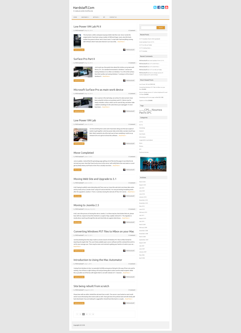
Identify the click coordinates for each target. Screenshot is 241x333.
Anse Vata (141, 110)
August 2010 (142, 218)
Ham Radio (84, 17)
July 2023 (141, 188)
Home (75, 17)
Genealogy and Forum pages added (149, 97)
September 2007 (143, 239)
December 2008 (143, 230)
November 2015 (143, 203)
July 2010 (141, 221)
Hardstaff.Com (83, 7)
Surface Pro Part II (84, 58)
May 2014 (141, 206)
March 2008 (142, 236)
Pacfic (142, 112)
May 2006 (141, 255)
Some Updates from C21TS (146, 42)
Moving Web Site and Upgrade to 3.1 (95, 178)
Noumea (157, 109)
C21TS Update (143, 51)
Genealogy (142, 128)
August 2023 (142, 185)
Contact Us (113, 17)
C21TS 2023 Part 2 (154, 63)
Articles (95, 17)
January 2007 (142, 252)
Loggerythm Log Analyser (146, 140)
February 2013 (143, 212)
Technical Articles (79, 49)
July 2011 (141, 215)
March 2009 (142, 224)
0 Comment (132, 30)
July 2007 (141, 246)
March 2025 (142, 181)
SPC (104, 17)
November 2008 (143, 233)
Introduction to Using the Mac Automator (98, 259)
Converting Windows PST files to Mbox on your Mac (104, 231)
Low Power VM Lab (85, 120)
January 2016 (142, 197)
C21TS (141, 121)
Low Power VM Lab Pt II (87, 26)
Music (140, 143)
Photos (141, 146)
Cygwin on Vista (143, 100)
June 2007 (142, 249)
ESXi (150, 110)
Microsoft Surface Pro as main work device (98, 89)
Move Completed (84, 152)
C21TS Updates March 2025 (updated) (149, 39)
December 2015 (143, 200)
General (141, 131)
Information (77, 169)
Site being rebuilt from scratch (91, 286)
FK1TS (141, 124)
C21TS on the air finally (145, 45)
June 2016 (142, 194)
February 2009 (143, 227)
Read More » (121, 41)
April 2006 (142, 258)
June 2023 (142, 191)
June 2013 (142, 209)
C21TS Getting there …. (145, 48)
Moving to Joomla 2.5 (86, 205)
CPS (146, 109)
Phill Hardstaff (79, 30)
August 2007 (142, 242)
